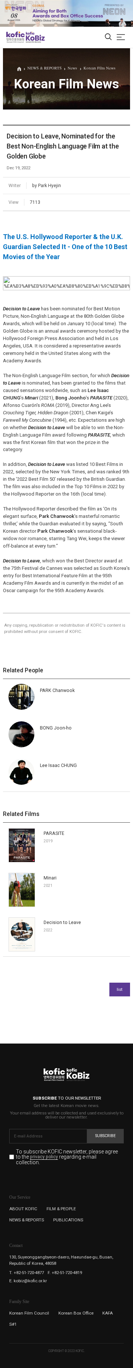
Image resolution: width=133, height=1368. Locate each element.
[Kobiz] (35, 37)
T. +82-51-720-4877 (26, 1272)
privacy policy (44, 1157)
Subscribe (105, 1135)
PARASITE (54, 833)
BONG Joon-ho (56, 728)
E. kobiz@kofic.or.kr (28, 1280)
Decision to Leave (62, 922)
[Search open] (108, 37)
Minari (50, 878)
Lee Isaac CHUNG (58, 765)
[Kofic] (15, 37)
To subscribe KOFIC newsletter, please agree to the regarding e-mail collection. (67, 1157)
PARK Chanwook (57, 690)
